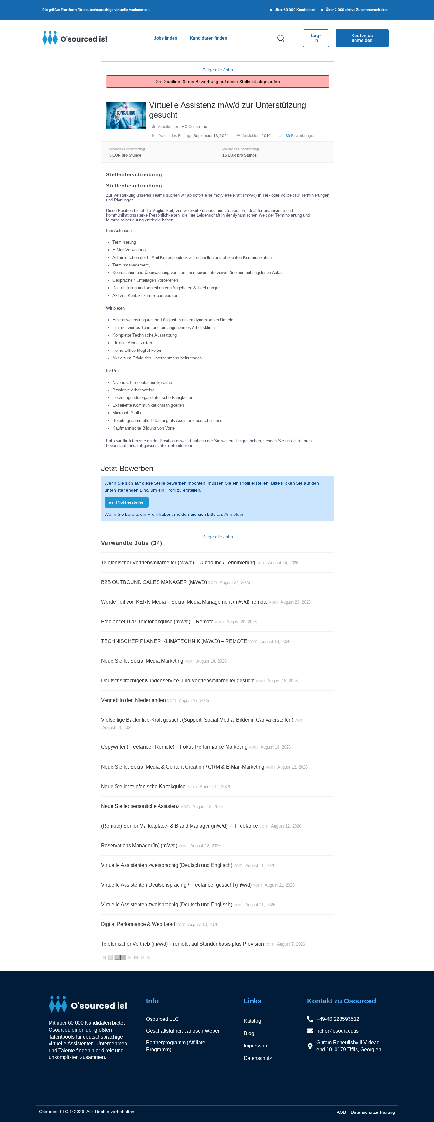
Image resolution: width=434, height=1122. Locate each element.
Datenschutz (258, 1058)
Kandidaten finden (208, 38)
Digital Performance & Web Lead (138, 924)
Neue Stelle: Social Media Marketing (142, 661)
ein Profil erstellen (127, 502)
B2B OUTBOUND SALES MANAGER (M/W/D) (154, 582)
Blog (249, 1033)
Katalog (252, 1021)
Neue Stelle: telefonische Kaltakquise (144, 786)
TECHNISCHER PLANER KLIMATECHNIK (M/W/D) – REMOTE (174, 641)
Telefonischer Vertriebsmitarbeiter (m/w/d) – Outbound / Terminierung (178, 562)
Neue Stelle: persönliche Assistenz (140, 806)
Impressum (256, 1045)
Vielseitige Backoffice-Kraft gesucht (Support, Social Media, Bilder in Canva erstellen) (197, 720)
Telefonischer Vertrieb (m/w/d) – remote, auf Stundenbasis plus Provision (182, 944)
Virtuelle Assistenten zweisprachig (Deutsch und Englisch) (166, 865)
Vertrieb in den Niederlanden (133, 700)
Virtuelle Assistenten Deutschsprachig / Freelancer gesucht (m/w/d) (176, 885)
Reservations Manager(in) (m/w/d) (139, 845)
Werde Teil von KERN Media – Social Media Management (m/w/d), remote (184, 602)
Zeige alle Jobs (217, 69)
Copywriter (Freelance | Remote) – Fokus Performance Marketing (174, 747)
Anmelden (234, 514)
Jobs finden (165, 38)
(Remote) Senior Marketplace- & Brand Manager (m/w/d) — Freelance (179, 826)
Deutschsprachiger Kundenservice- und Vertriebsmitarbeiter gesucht (177, 680)
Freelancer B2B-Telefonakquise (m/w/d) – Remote (157, 621)
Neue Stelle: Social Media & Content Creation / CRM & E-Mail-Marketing (182, 767)
